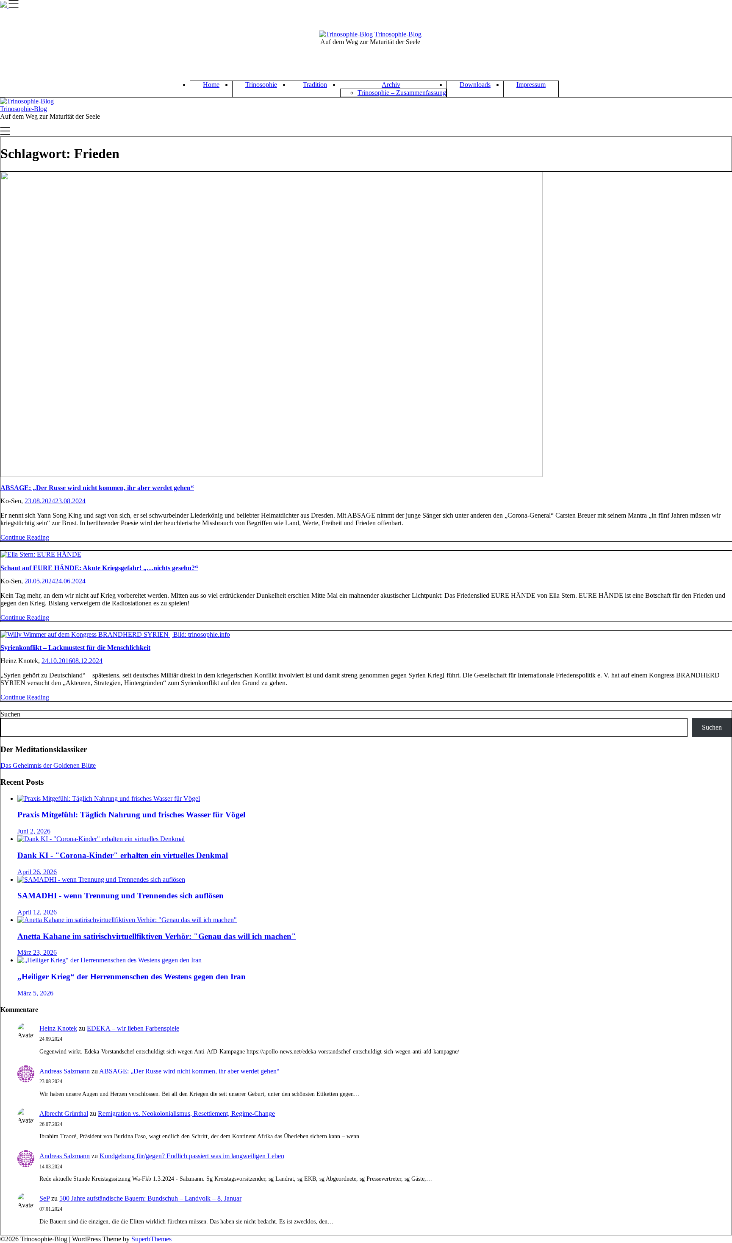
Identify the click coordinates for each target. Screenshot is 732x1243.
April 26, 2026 (37, 871)
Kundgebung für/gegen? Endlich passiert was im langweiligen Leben (192, 1155)
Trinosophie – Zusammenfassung (402, 92)
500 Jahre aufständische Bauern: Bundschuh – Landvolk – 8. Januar (150, 1198)
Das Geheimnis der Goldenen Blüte (48, 765)
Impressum (531, 84)
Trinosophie (261, 84)
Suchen (10, 714)
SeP (44, 1198)
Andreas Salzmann (64, 1071)
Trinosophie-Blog (397, 34)
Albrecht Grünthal (63, 1113)
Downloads (475, 84)
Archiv (391, 84)
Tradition (315, 84)
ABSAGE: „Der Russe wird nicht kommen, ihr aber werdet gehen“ (97, 487)
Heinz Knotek (58, 1028)
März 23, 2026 (37, 952)
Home (211, 84)
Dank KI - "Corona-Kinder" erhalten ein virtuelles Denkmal (122, 855)
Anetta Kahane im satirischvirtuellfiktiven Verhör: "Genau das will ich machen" (156, 936)
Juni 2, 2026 (33, 831)
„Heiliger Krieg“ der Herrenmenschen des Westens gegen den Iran (131, 976)
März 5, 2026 (35, 993)
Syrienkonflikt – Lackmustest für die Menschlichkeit (75, 647)
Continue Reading (24, 537)
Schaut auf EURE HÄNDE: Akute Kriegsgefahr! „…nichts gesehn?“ (99, 567)
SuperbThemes (151, 1239)
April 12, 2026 (37, 912)
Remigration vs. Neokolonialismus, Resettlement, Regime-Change (186, 1113)
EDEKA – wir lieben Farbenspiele (133, 1028)
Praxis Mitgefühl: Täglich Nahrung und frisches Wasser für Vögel (131, 814)
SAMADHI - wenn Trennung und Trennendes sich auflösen (120, 895)
